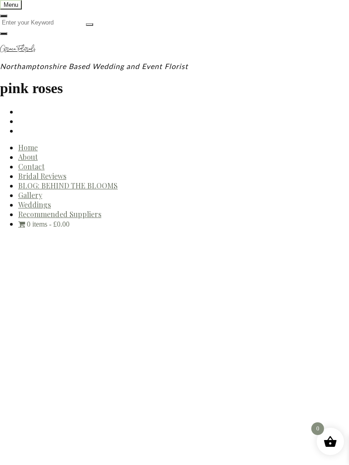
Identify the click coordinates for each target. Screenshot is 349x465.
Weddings (34, 204)
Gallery (30, 195)
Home (28, 147)
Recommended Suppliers (59, 214)
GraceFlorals (17, 48)
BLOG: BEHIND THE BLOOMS (68, 185)
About (28, 157)
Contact (31, 166)
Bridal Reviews (42, 176)
